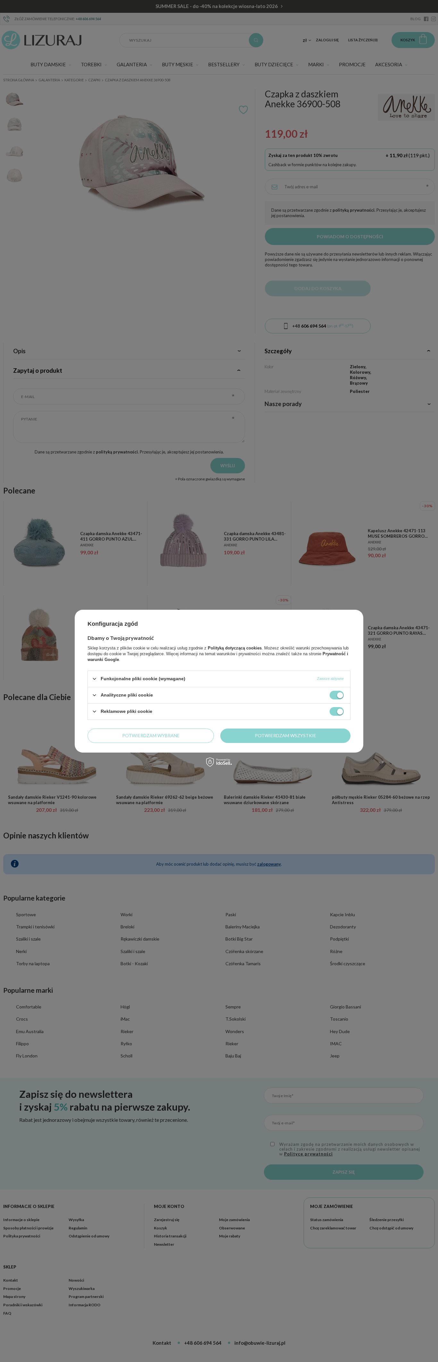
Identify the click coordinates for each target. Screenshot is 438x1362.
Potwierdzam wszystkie (285, 735)
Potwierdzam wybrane (151, 735)
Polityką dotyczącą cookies (235, 647)
